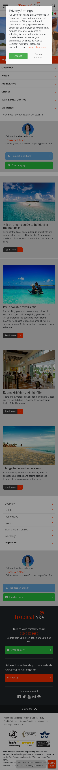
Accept (18, 56)
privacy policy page (36, 47)
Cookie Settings (38, 56)
